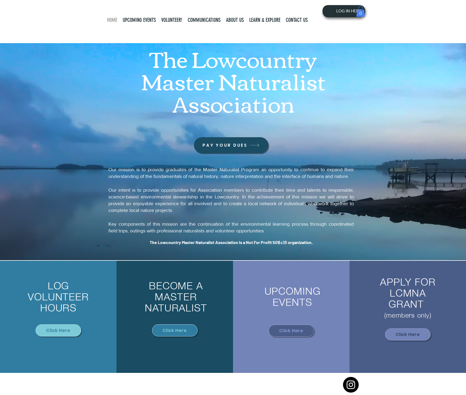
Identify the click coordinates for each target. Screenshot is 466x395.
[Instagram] (351, 385)
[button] (234, 20)
